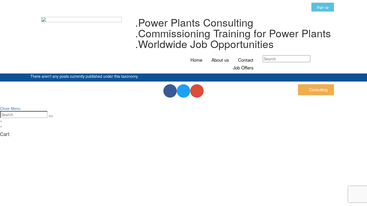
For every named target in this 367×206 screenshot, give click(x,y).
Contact (245, 60)
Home (196, 60)
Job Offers (243, 67)
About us (220, 60)
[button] (322, 7)
